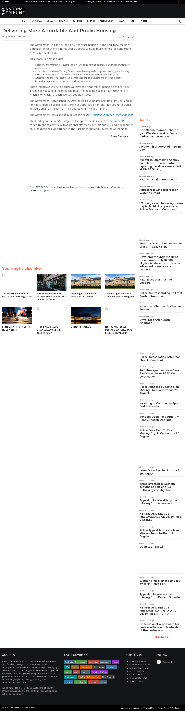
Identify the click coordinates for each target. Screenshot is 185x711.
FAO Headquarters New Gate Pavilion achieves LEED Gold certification (159, 373)
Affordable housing (68, 187)
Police (115, 662)
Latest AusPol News (134, 681)
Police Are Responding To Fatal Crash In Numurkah (160, 294)
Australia (95, 187)
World (144, 21)
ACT (38, 187)
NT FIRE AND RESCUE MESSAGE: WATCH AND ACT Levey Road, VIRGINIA (158, 610)
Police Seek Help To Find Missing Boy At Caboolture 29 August (159, 433)
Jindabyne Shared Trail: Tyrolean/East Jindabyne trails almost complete (107, 1)
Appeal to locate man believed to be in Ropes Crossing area (40, 1)
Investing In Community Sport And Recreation (159, 405)
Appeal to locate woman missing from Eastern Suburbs (159, 596)
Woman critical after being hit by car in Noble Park (159, 582)
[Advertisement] (130, 10)
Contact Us (135, 708)
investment (94, 682)
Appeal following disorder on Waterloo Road (158, 191)
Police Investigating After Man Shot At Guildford (160, 358)
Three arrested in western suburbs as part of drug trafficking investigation (157, 487)
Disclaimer (176, 708)
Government (117, 187)
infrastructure (93, 677)
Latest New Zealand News (137, 671)
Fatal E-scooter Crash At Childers (155, 281)
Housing (33, 190)
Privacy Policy (163, 708)
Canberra (105, 187)
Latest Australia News (135, 661)
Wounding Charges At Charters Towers (160, 308)
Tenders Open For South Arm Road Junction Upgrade (159, 418)
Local (50, 21)
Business (77, 21)
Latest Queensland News (137, 668)
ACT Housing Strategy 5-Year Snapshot (109, 115)
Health (121, 21)
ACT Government (49, 187)
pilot (41, 190)
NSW (67, 667)
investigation (80, 682)
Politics (63, 21)
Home (23, 21)
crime (103, 682)
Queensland (99, 667)
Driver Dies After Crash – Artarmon (155, 321)
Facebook (167, 662)
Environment (70, 677)
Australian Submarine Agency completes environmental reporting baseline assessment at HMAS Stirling (160, 164)
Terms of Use (149, 708)
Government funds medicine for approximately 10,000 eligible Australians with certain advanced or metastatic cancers (160, 263)
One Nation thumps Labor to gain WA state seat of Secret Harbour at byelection (158, 133)
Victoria (75, 667)
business (68, 682)
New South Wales (99, 672)
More (23, 682)
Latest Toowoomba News (137, 664)
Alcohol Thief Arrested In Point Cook (160, 148)
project (48, 190)
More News (161, 637)
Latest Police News (134, 674)
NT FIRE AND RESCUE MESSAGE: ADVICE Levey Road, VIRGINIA (160, 517)
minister (85, 672)
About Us (124, 708)
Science (91, 21)
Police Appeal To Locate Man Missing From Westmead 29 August (159, 390)
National (37, 21)
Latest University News (136, 677)
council (68, 672)
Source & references (121, 136)
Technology (106, 21)
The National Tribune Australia (23, 707)
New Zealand (108, 677)
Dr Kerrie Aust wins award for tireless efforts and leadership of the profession (159, 627)
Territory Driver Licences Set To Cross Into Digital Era (160, 245)
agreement (84, 187)
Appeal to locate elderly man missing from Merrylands (158, 502)
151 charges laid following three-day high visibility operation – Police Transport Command (161, 206)
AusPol (76, 672)
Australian (93, 662)
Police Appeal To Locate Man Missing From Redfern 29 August (159, 533)
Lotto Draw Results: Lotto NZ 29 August (159, 472)
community (105, 662)
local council (86, 667)
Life (132, 21)
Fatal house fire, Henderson (158, 179)
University (111, 667)
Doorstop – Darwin (151, 546)
